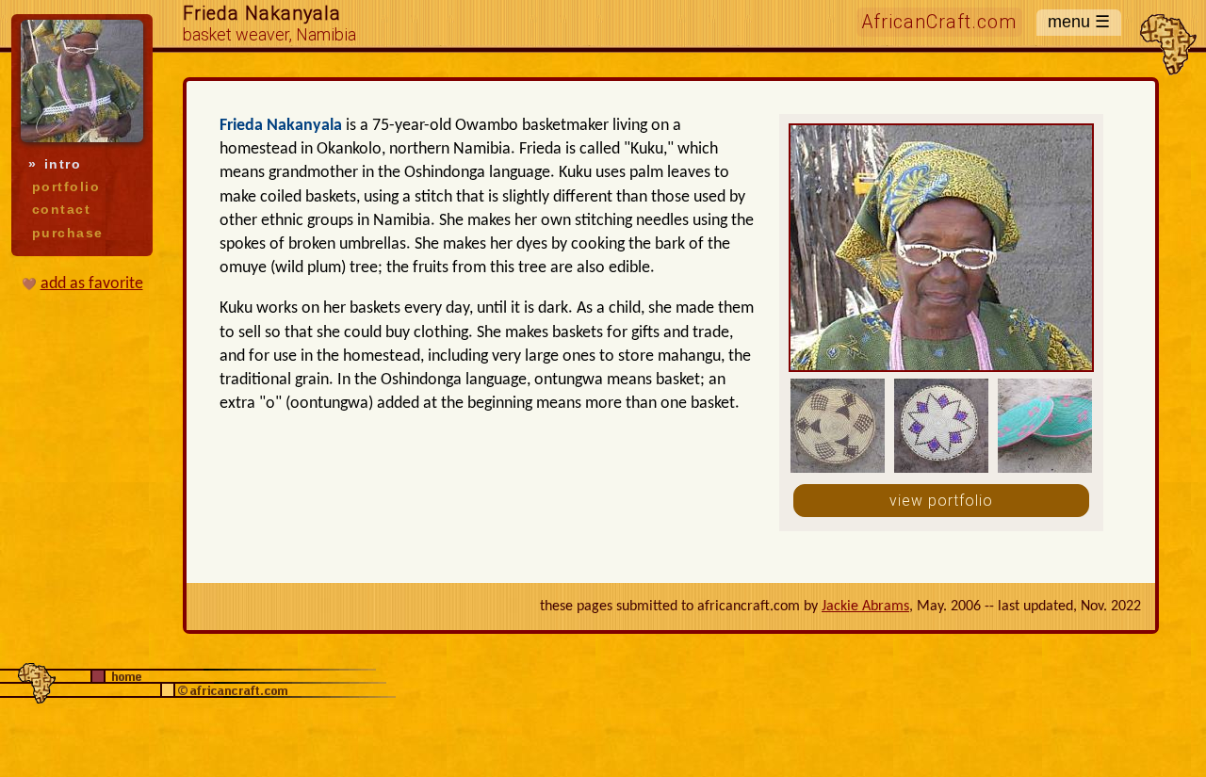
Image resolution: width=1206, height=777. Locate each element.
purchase (68, 233)
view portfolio (941, 501)
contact (61, 209)
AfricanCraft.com (939, 22)
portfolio (66, 187)
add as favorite (92, 284)
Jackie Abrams (865, 606)
